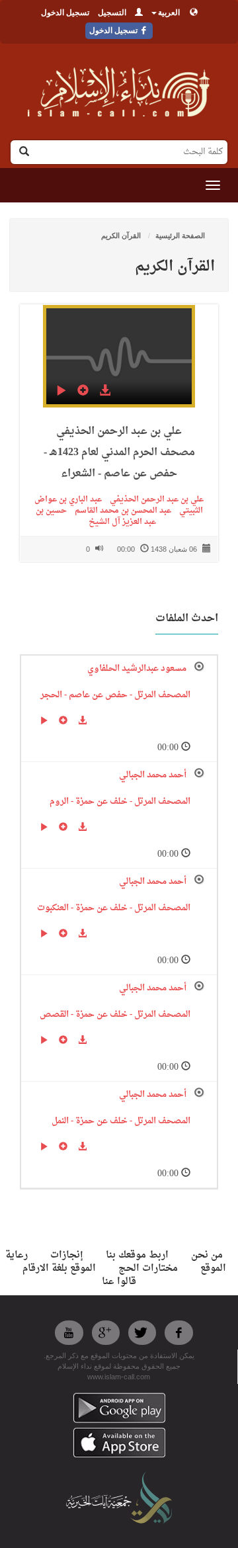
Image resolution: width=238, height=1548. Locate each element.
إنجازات (66, 1255)
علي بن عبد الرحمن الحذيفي (153, 499)
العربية (169, 12)
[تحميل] (105, 392)
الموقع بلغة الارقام (59, 1268)
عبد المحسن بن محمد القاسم (119, 510)
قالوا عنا (119, 1282)
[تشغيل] (61, 392)
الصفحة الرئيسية (180, 235)
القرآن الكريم (122, 235)
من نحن (207, 1255)
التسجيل (112, 12)
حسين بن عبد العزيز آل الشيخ (96, 516)
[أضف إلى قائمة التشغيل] (83, 392)
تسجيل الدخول (65, 12)
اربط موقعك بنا (137, 1255)
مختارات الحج (148, 1268)
